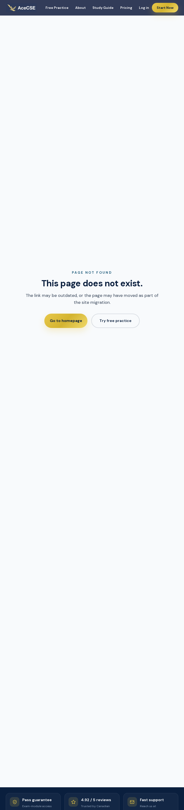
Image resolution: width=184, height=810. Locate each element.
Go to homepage (66, 320)
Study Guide (103, 8)
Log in (144, 8)
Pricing (126, 8)
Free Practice (57, 8)
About (80, 8)
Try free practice (115, 320)
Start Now (165, 8)
